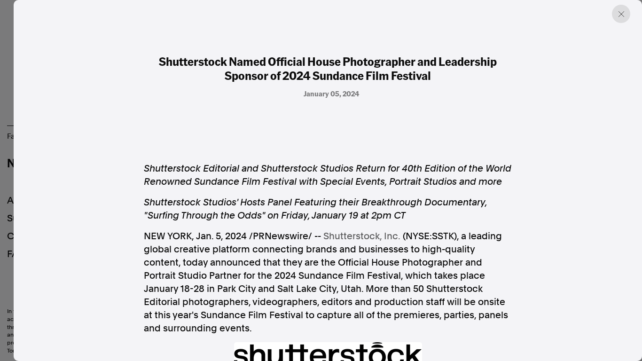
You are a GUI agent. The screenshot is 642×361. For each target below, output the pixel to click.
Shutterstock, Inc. (361, 236)
